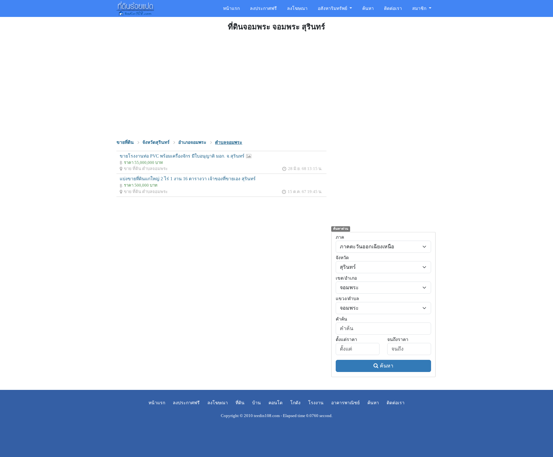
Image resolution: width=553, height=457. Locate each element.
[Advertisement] (276, 84)
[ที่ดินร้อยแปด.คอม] (135, 7)
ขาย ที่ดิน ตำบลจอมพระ (146, 168)
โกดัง (295, 402)
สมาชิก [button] (420, 8)
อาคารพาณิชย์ (345, 402)
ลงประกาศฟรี (263, 8)
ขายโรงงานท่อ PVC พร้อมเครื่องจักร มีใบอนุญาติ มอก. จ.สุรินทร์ (182, 156)
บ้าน (256, 402)
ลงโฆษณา (297, 8)
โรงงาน (316, 402)
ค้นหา (368, 8)
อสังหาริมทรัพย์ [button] (333, 8)
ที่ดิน (240, 402)
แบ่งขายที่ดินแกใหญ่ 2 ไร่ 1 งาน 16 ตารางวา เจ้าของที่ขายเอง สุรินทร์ (188, 178)
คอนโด (275, 402)
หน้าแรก (231, 8)
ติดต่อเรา (393, 8)
